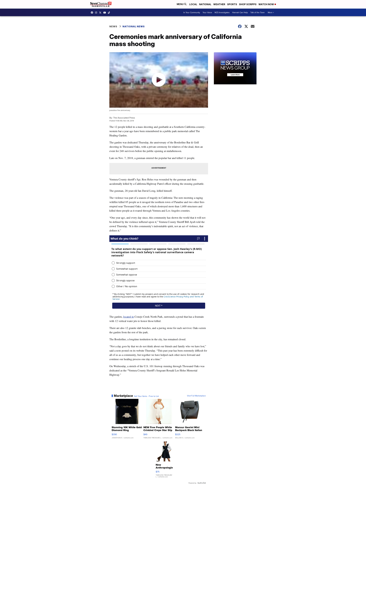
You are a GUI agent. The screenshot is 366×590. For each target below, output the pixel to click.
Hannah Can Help (240, 12)
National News (134, 26)
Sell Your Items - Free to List (146, 396)
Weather (219, 4)
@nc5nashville (109, 12)
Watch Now (266, 4)
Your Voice (207, 12)
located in (128, 316)
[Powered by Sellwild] (201, 483)
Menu (180, 4)
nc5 (101, 12)
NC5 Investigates (222, 12)
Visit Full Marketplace (196, 396)
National (205, 4)
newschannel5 (93, 12)
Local (193, 4)
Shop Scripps (247, 4)
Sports (232, 4)
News (113, 26)
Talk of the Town (257, 12)
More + (271, 12)
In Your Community (191, 12)
